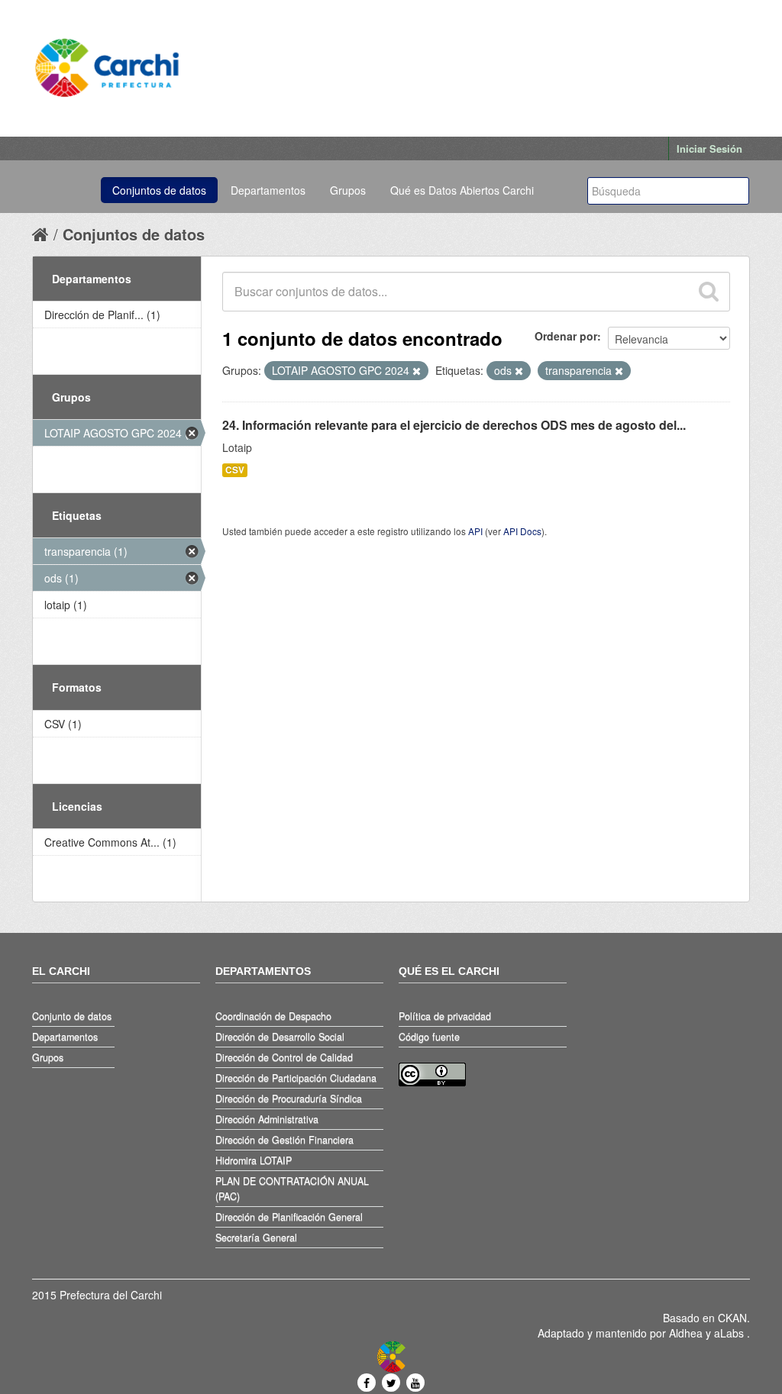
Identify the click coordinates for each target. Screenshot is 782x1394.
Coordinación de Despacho (273, 1016)
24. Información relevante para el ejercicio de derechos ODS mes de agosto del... (454, 425)
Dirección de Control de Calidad (284, 1057)
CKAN (732, 1317)
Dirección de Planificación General (289, 1217)
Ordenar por (566, 336)
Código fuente (429, 1037)
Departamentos (268, 190)
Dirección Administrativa (266, 1119)
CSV (234, 469)
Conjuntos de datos (159, 190)
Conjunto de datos (71, 1016)
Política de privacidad (445, 1016)
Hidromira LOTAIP (253, 1160)
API (475, 530)
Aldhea (686, 1333)
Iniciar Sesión (709, 148)
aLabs (730, 1333)
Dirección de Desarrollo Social (279, 1037)
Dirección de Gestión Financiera (284, 1140)
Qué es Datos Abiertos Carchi (462, 190)
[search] (708, 291)
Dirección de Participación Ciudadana (295, 1078)
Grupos (348, 190)
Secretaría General (256, 1237)
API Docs (522, 530)
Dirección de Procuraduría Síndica (288, 1098)
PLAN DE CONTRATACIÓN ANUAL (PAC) (292, 1188)
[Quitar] (416, 371)
